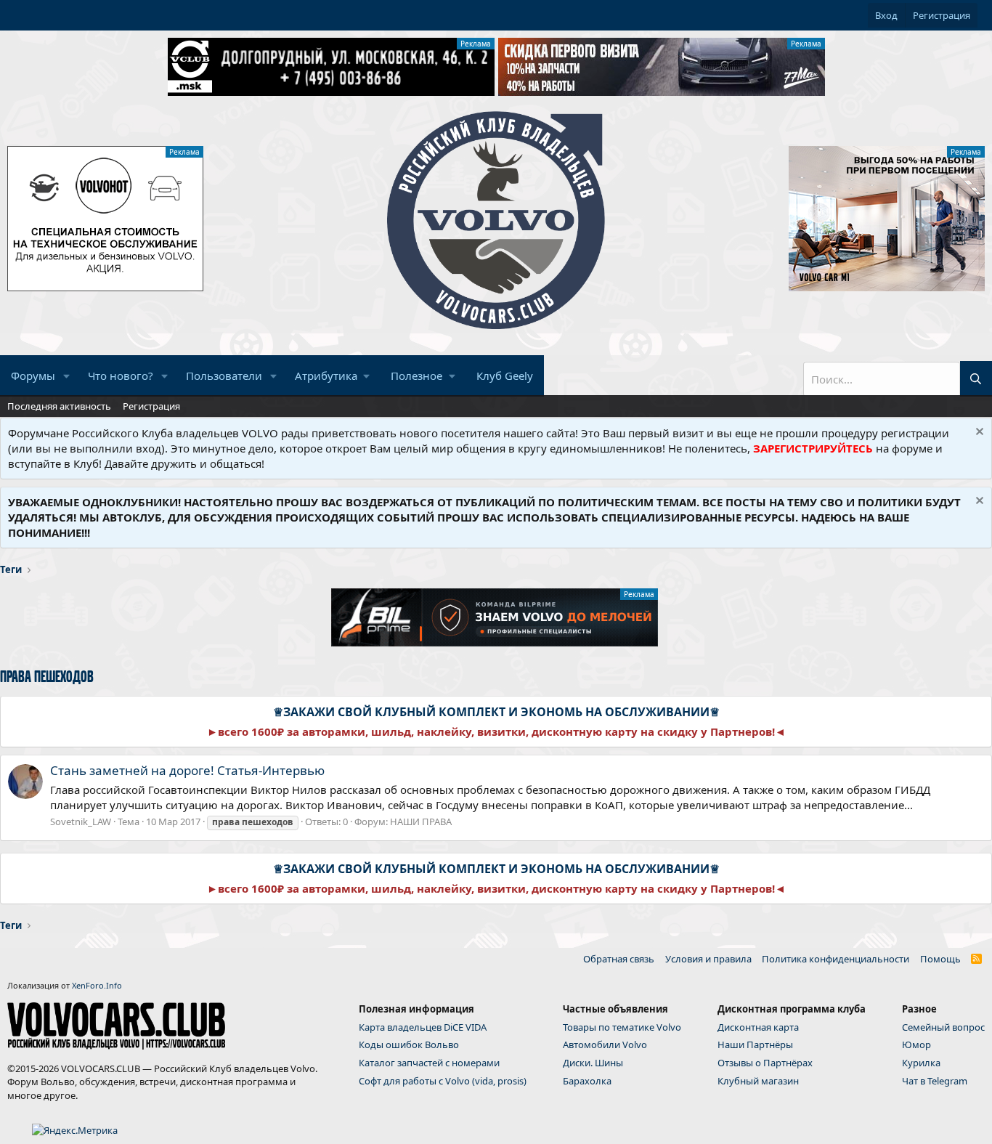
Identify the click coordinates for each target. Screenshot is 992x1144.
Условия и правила (708, 958)
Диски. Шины (593, 1062)
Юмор (916, 1044)
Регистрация (151, 406)
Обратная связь (618, 958)
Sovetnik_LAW (80, 821)
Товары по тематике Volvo (622, 1027)
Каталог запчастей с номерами (429, 1062)
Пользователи (224, 375)
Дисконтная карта (758, 1027)
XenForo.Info (97, 985)
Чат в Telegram (934, 1080)
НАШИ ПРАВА (421, 821)
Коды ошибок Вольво (409, 1044)
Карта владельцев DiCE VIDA (423, 1027)
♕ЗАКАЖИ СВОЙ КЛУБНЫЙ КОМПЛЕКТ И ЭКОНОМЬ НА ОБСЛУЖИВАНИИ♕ (496, 712)
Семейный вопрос (943, 1027)
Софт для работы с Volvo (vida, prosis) (443, 1080)
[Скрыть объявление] (978, 433)
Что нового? (120, 375)
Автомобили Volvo (605, 1044)
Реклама (475, 43)
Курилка (921, 1062)
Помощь (940, 958)
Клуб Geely (504, 375)
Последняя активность (59, 406)
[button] (67, 375)
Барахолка (587, 1080)
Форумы (33, 375)
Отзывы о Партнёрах (765, 1062)
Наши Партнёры (755, 1044)
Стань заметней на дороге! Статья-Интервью (187, 770)
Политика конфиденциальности (835, 958)
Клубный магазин (758, 1080)
